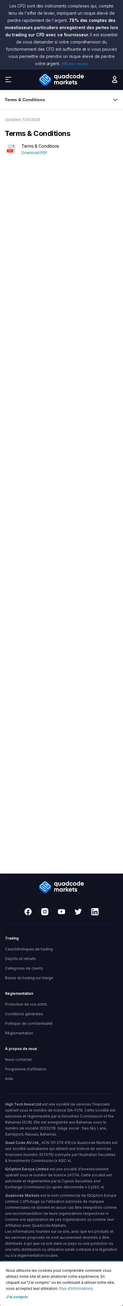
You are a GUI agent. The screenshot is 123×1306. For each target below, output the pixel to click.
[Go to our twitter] (78, 912)
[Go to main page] (61, 80)
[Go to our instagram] (44, 912)
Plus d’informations (76, 1288)
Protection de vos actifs (26, 1004)
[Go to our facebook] (28, 912)
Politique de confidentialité (29, 1023)
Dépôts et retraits (20, 958)
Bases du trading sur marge (29, 978)
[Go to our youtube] (61, 912)
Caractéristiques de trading (29, 949)
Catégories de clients (24, 968)
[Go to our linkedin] (95, 912)
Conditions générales (24, 1014)
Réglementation (19, 1033)
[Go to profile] (114, 81)
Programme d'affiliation (25, 1069)
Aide (9, 1078)
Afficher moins (74, 63)
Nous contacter (18, 1059)
